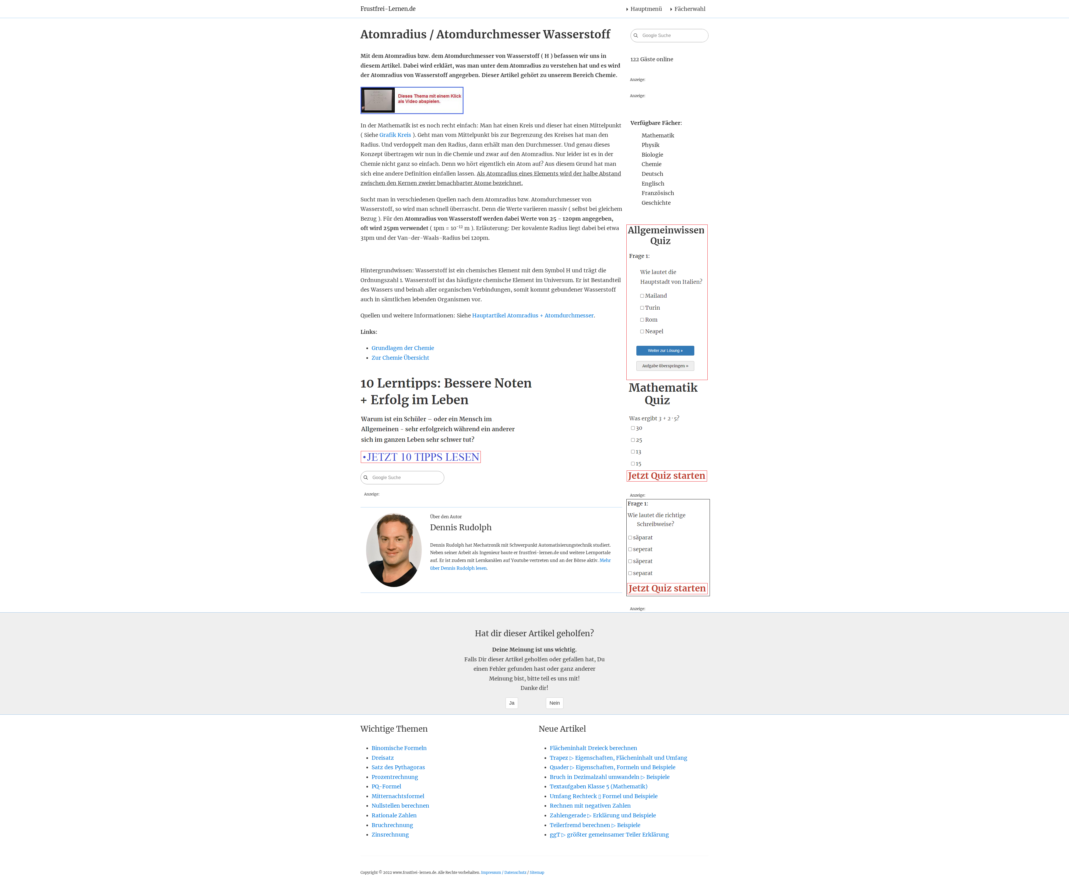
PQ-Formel (386, 786)
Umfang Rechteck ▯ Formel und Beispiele (604, 796)
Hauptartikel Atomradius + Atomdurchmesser (533, 315)
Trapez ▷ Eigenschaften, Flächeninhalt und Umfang (618, 757)
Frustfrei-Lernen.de (388, 8)
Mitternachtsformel (398, 796)
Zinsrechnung (390, 834)
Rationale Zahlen (394, 815)
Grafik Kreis (395, 135)
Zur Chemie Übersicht (400, 357)
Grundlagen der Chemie (403, 348)
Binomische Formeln (399, 748)
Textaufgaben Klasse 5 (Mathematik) (599, 786)
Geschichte (656, 202)
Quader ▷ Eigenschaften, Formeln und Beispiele (612, 767)
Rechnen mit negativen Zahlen (590, 805)
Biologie (652, 154)
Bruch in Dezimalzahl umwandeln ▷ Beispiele (610, 777)
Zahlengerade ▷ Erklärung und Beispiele (603, 815)
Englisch (653, 183)
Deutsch (652, 174)
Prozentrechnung (395, 777)
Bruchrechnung (392, 825)
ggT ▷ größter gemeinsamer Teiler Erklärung (609, 834)
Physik (650, 145)
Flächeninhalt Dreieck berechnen (593, 748)
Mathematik (658, 135)
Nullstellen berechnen (400, 805)
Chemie (651, 164)
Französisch (658, 193)
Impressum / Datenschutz (503, 872)
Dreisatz (383, 757)
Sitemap (537, 872)
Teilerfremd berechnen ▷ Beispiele (595, 825)
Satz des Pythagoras (398, 767)
